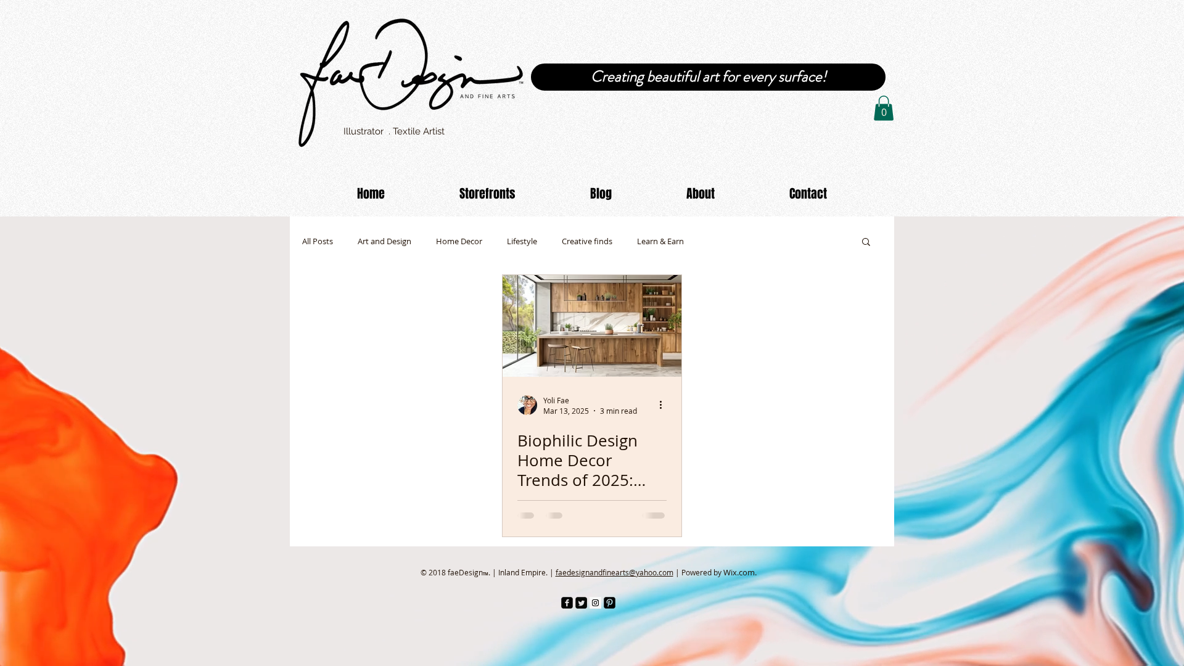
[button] (883, 108)
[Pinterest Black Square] (609, 603)
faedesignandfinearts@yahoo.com (614, 572)
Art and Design (384, 241)
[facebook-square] (567, 603)
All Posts (317, 241)
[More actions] (664, 405)
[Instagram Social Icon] (595, 603)
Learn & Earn (660, 241)
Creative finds (587, 241)
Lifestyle (522, 241)
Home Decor (459, 241)
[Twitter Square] (581, 603)
